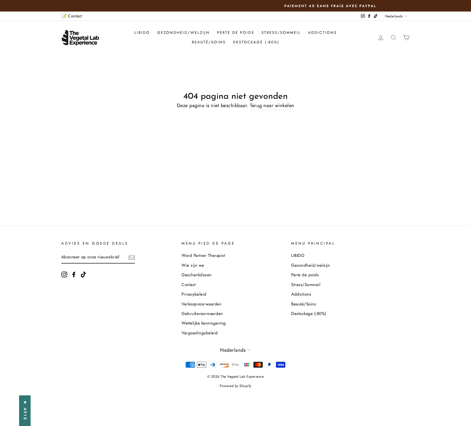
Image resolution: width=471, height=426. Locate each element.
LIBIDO (142, 32)
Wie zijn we (193, 265)
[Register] (132, 257)
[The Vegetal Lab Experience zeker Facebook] (74, 274)
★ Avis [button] (25, 411)
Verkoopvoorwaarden (202, 304)
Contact (189, 285)
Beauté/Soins (209, 42)
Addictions (322, 32)
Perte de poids (235, 32)
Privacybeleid (194, 294)
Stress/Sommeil (281, 32)
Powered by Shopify (235, 385)
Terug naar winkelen (272, 105)
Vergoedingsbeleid (200, 333)
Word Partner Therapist (203, 255)
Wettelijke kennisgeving (204, 323)
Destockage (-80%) (256, 42)
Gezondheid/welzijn (183, 32)
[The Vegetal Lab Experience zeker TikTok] (83, 274)
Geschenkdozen (197, 275)
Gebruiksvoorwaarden (202, 313)
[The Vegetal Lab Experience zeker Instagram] (64, 274)
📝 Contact (71, 16)
